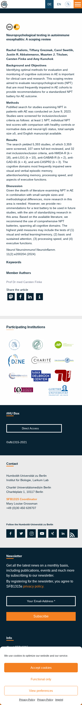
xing (51, 533)
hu (68, 4)
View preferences (41, 690)
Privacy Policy (27, 699)
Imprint (59, 699)
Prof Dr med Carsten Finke (24, 282)
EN (59, 4)
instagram (31, 533)
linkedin (63, 533)
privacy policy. (33, 586)
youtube (41, 533)
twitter (21, 533)
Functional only (41, 679)
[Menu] (78, 4)
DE (50, 4)
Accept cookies (41, 667)
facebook (9, 533)
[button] (11, 296)
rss (72, 533)
